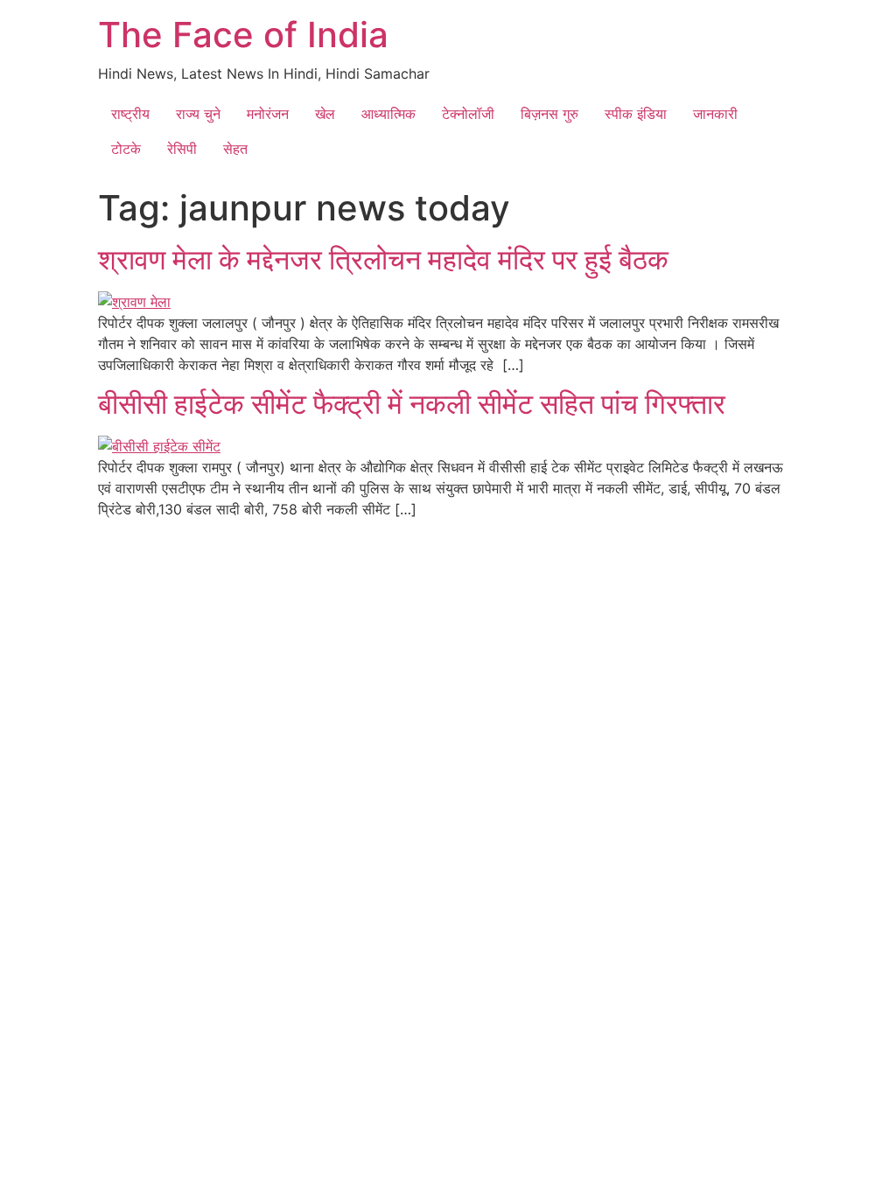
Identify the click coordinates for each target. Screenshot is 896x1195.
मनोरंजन (268, 113)
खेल (325, 113)
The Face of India (243, 34)
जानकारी (715, 113)
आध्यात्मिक (388, 113)
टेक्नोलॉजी (468, 113)
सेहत (235, 148)
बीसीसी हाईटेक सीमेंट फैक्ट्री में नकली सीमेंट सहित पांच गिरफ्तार (411, 404)
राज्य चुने (198, 113)
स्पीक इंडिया (636, 113)
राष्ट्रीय (130, 113)
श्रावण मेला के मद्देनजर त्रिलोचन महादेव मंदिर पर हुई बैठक (387, 259)
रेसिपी (182, 148)
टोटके (126, 148)
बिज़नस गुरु (549, 113)
